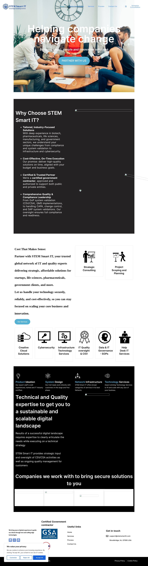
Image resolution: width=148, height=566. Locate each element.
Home (62, 6)
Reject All (26, 557)
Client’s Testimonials (76, 6)
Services (91, 6)
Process (101, 6)
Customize (13, 557)
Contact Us (112, 6)
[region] (26, 552)
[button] (20, 44)
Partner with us (79, 60)
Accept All (39, 557)
